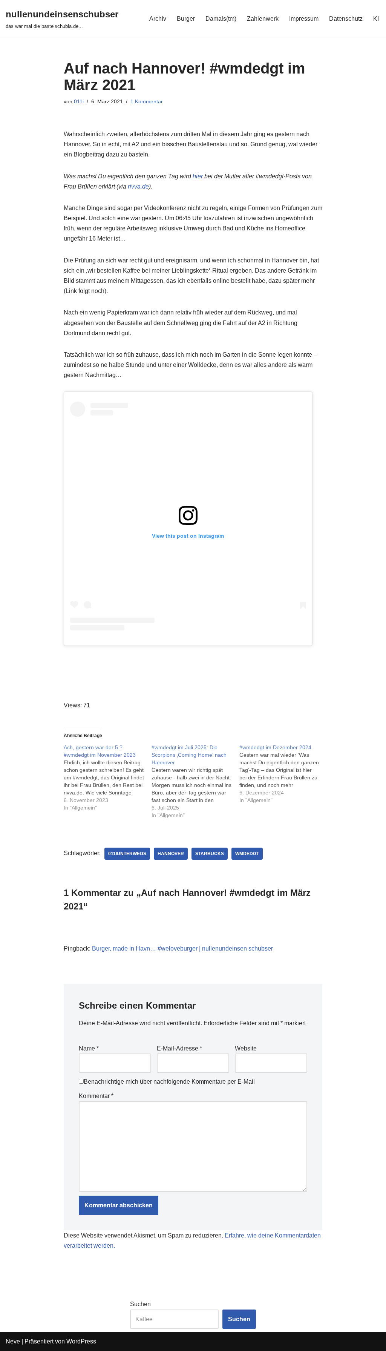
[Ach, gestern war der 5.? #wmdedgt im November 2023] (108, 777)
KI (376, 18)
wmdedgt (247, 853)
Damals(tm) (220, 18)
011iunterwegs (127, 853)
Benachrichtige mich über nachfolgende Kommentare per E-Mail (169, 1081)
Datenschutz (346, 18)
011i (79, 101)
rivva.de (138, 186)
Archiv (157, 18)
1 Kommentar (146, 101)
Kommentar (96, 1096)
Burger (186, 18)
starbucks (209, 853)
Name (89, 1048)
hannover (171, 853)
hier (198, 176)
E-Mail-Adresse (179, 1048)
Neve (13, 1341)
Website (246, 1048)
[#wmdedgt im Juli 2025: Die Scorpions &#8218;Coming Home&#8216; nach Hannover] (195, 781)
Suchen (140, 1304)
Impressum (304, 18)
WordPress (81, 1341)
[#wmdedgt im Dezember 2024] (283, 774)
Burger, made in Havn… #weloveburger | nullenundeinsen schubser (182, 948)
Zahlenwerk (263, 18)
